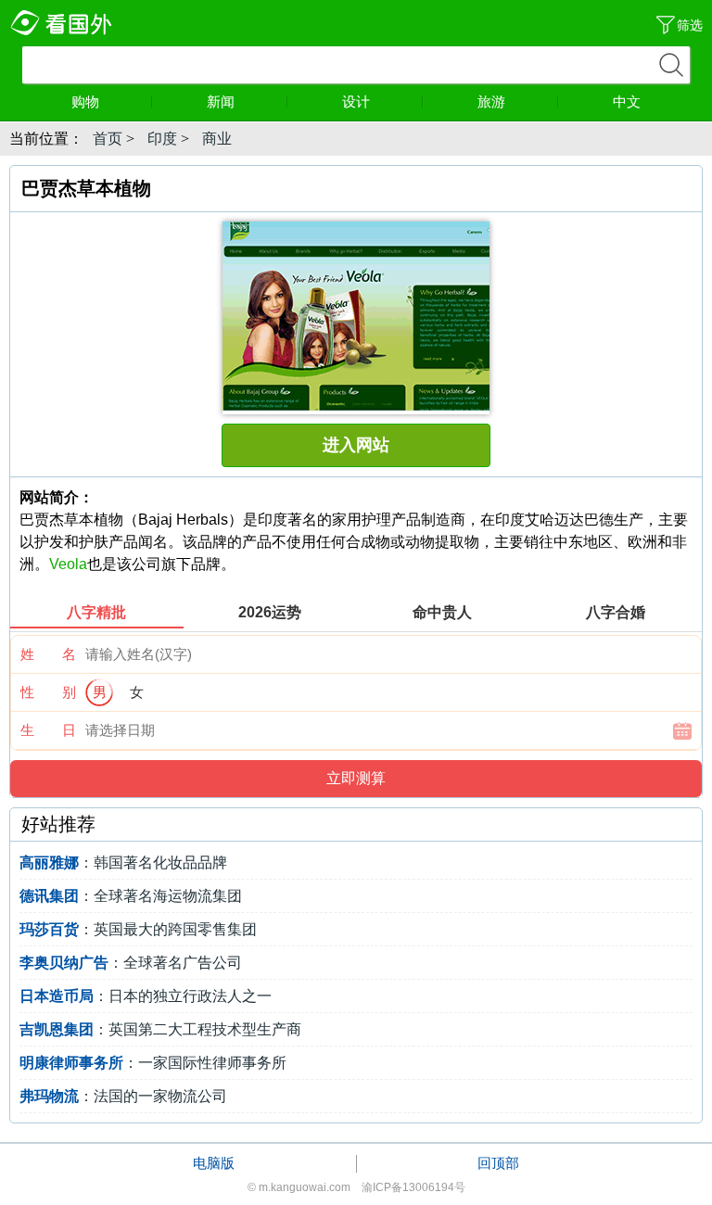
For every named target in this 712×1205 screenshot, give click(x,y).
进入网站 (356, 445)
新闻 (221, 101)
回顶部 (498, 1163)
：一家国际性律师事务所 (152, 1063)
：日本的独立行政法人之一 (145, 996)
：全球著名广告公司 (130, 962)
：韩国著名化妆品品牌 (123, 862)
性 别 (48, 692)
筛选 (690, 25)
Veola (68, 564)
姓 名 (48, 654)
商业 (217, 138)
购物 (85, 101)
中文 (627, 101)
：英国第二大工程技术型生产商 (160, 1029)
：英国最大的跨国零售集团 (138, 929)
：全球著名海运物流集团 (130, 896)
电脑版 (214, 1163)
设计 (356, 101)
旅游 (491, 101)
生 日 (48, 730)
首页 (107, 138)
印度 (162, 138)
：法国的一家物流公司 (123, 1096)
